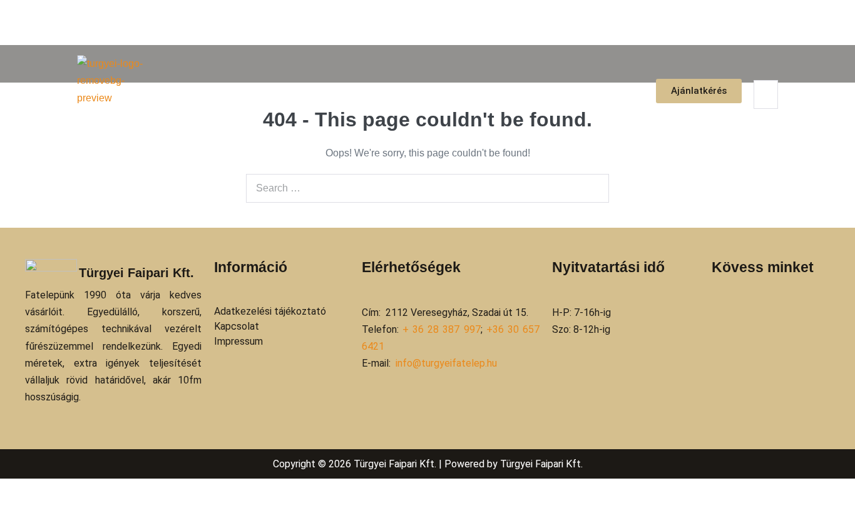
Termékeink (539, 91)
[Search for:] (427, 188)
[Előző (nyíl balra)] (4, 508)
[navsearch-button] (762, 67)
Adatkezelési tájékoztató (270, 311)
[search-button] (761, 118)
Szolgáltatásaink (448, 91)
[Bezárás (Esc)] (34, 490)
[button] (451, 91)
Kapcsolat (610, 91)
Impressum (238, 341)
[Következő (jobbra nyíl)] (14, 508)
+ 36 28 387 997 (441, 329)
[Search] (593, 188)
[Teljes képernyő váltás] (14, 490)
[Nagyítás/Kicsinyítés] (4, 490)
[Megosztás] (24, 490)
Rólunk (373, 91)
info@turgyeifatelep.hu (446, 363)
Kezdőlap (314, 91)
